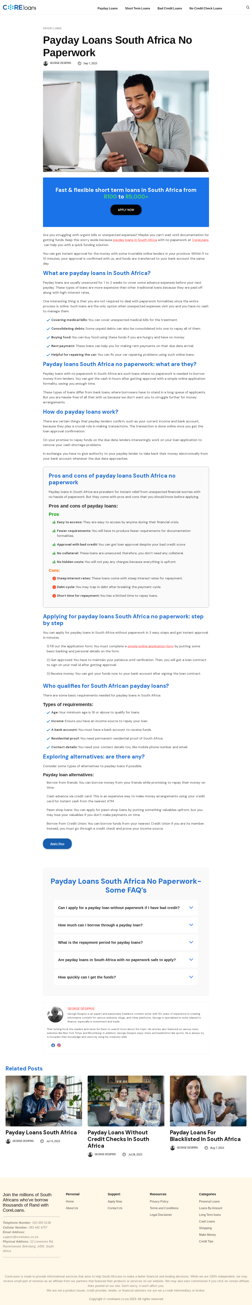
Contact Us (115, 1208)
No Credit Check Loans (205, 8)
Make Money (207, 1234)
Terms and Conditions (164, 1208)
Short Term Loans (137, 8)
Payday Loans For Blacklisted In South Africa (205, 1136)
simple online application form (150, 646)
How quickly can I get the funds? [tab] (87, 977)
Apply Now (126, 210)
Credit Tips (206, 1241)
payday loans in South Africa (135, 240)
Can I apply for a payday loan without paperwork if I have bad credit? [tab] (119, 908)
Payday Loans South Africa (41, 1132)
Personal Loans (209, 1201)
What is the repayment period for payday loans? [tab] (100, 942)
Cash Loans (207, 1221)
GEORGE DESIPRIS (60, 63)
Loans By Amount (210, 1208)
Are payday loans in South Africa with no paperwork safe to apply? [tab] (117, 960)
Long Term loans (210, 1214)
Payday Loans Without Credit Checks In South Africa (118, 1139)
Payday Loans (108, 8)
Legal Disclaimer (161, 1214)
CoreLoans (200, 240)
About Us (72, 1208)
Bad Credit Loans (170, 8)
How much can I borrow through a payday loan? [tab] (100, 925)
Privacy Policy (159, 1201)
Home (70, 1201)
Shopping (205, 1228)
